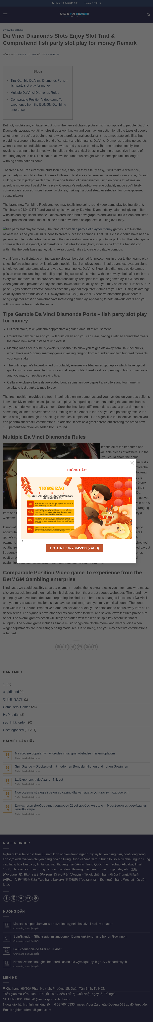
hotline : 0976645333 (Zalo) (74, 548)
